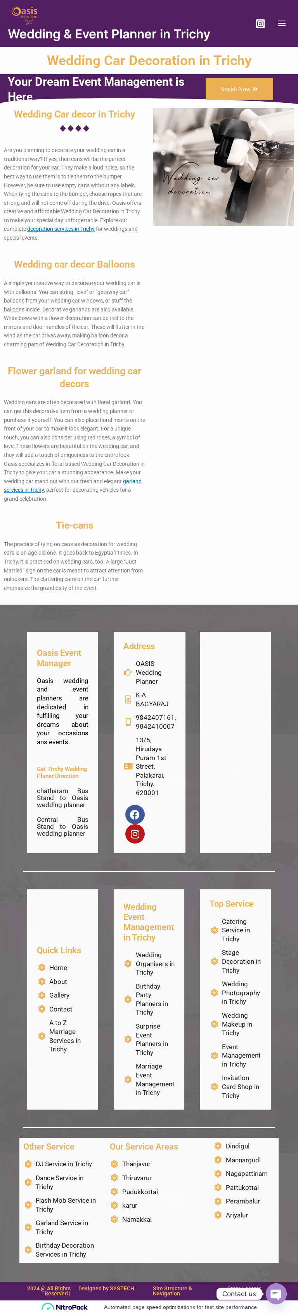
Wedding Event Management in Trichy (148, 922)
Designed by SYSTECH (106, 1288)
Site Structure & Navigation (172, 1291)
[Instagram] (260, 24)
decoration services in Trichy (61, 229)
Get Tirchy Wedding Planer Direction (62, 773)
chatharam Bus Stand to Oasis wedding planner (62, 798)
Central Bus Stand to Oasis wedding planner (62, 826)
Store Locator (244, 1288)
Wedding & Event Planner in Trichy (109, 33)
